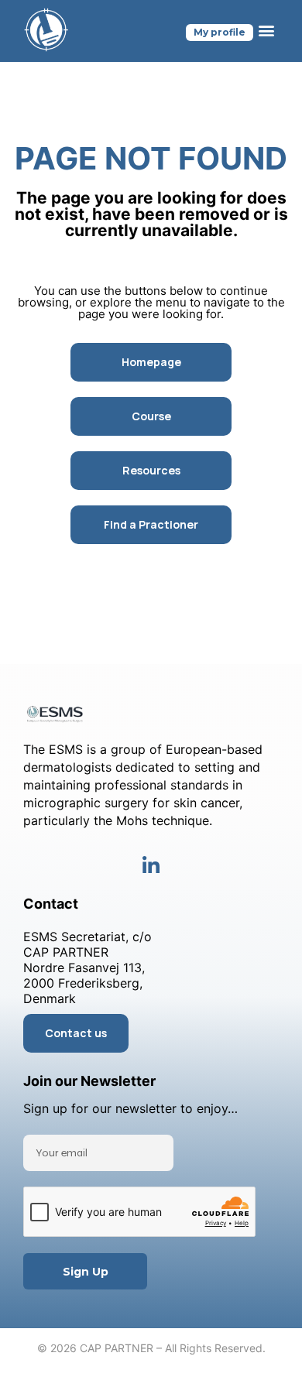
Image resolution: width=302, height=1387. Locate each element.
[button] (266, 30)
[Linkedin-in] (151, 865)
